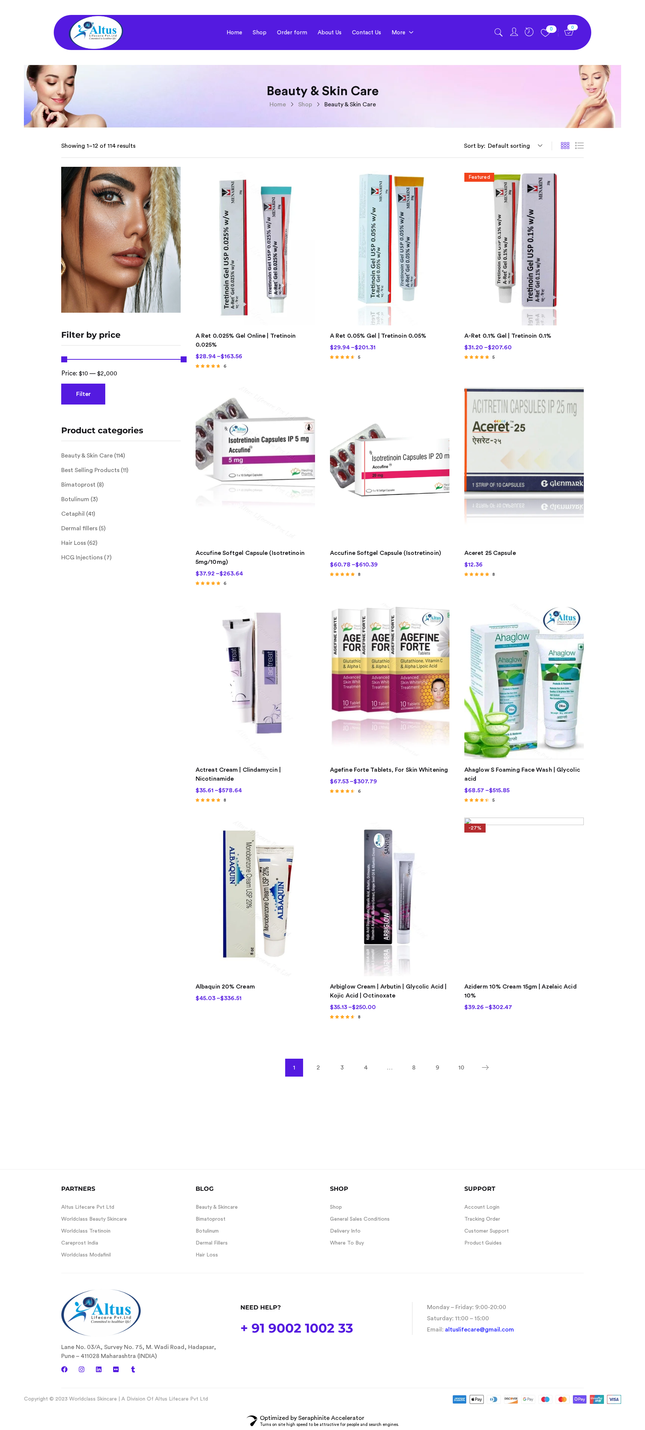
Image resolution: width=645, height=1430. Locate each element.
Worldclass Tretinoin (85, 1231)
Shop (305, 104)
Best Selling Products (90, 470)
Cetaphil (73, 514)
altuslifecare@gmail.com (479, 1330)
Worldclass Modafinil (86, 1255)
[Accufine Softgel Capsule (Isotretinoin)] (389, 463)
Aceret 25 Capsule (490, 553)
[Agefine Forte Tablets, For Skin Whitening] (389, 680)
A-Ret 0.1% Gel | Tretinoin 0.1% (507, 336)
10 (461, 1068)
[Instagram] (81, 1369)
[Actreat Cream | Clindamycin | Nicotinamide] (255, 680)
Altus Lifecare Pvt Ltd (87, 1207)
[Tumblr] (133, 1369)
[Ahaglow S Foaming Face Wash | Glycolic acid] (524, 680)
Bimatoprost (78, 485)
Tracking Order (482, 1219)
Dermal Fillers (212, 1243)
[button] (514, 145)
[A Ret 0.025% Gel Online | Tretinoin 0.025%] (255, 246)
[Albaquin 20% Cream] (255, 897)
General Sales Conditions (360, 1219)
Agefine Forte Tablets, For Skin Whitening (389, 770)
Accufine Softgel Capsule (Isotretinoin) (385, 553)
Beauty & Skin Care (87, 456)
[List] (579, 145)
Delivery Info (345, 1231)
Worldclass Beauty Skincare (94, 1219)
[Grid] (565, 145)
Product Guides (483, 1243)
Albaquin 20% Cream (225, 987)
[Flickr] (116, 1369)
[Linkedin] (99, 1369)
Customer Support (486, 1231)
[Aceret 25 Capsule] (524, 463)
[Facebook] (64, 1369)
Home (277, 104)
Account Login (481, 1207)
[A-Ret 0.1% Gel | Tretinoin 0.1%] (524, 246)
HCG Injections (82, 558)
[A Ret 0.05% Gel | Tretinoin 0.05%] (389, 246)
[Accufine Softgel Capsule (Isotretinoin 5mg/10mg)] (255, 463)
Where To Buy (347, 1243)
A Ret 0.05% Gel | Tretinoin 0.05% (378, 336)
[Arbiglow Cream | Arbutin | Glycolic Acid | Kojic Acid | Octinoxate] (389, 897)
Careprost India (79, 1243)
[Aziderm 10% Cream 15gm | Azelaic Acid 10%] (524, 897)
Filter (83, 394)
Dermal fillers (79, 528)
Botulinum (75, 499)
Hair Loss (73, 543)
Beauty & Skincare (217, 1207)
